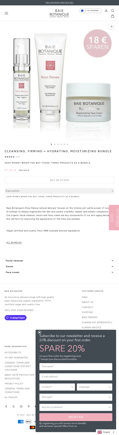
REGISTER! (76, 417)
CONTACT (87, 307)
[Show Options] (72, 387)
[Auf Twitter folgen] (13, 406)
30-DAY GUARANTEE (16, 357)
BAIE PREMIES (90, 317)
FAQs (85, 297)
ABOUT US (87, 302)
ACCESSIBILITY (13, 352)
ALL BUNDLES (14, 242)
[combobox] (106, 432)
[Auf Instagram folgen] (21, 406)
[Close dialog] (39, 332)
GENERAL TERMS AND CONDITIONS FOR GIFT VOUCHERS (18, 366)
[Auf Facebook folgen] (6, 406)
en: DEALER (11, 397)
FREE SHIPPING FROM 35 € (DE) (59, 2)
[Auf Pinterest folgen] (28, 406)
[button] (59, 191)
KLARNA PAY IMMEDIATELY (97, 322)
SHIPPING (87, 312)
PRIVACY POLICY (14, 383)
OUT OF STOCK (59, 180)
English (106, 432)
